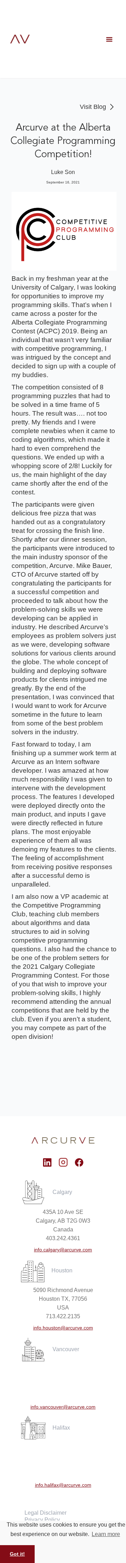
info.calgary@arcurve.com (63, 1249)
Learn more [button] (106, 1534)
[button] (109, 39)
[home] (20, 39)
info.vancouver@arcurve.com (63, 1407)
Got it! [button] (17, 1554)
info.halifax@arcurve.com (63, 1485)
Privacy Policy (42, 1520)
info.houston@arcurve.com (63, 1328)
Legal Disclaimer (45, 1513)
